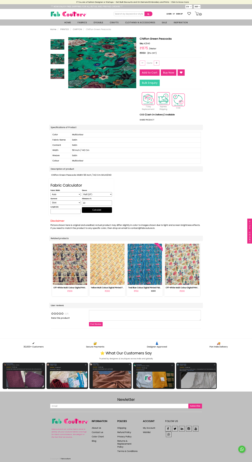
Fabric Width (55, 190)
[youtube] (196, 428)
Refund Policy (124, 432)
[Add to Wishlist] (181, 72)
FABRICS (82, 22)
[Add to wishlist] (70, 281)
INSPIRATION (181, 22)
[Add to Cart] (101, 281)
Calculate (96, 210)
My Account (149, 427)
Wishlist (147, 432)
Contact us (97, 432)
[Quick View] (76, 281)
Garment (54, 199)
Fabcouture (66, 458)
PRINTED (64, 29)
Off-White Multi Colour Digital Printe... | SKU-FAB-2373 (77, 287)
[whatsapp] (169, 434)
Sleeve (84, 190)
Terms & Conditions (127, 451)
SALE (164, 22)
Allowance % (86, 199)
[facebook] (168, 428)
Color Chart (98, 436)
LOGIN (169, 14)
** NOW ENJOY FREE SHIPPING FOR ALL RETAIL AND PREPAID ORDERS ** (87, 6)
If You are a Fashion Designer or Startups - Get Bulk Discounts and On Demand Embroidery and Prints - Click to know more (126, 2)
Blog (94, 440)
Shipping (121, 427)
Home (53, 29)
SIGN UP (179, 14)
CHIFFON (77, 29)
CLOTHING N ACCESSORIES (140, 22)
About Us (96, 427)
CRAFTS (114, 22)
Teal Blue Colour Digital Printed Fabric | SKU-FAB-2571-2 (153, 287)
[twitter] (175, 428)
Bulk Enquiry (150, 83)
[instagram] (189, 428)
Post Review (95, 324)
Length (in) (54, 207)
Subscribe (195, 405)
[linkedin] (182, 428)
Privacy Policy (124, 436)
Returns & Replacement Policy (124, 443)
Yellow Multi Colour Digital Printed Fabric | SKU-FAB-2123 (116, 287)
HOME (67, 22)
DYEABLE (98, 22)
